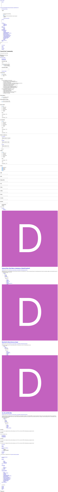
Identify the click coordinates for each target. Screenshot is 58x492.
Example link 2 (4, 436)
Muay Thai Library (4, 40)
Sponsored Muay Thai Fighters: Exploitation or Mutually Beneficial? (16, 268)
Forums (4, 23)
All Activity (3, 27)
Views (3, 144)
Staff (2, 26)
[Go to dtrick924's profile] (30, 266)
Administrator (4, 167)
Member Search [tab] (4, 59)
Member (4, 168)
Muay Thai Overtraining (6, 34)
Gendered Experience (6, 32)
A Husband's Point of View (6, 36)
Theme (3, 448)
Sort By (3, 208)
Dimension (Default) (6, 450)
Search (4, 468)
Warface (4, 38)
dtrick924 (3, 343)
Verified (4, 169)
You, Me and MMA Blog (7, 412)
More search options (2, 57)
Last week (4, 153)
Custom (4, 126)
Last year (4, 110)
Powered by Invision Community (15, 454)
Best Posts (4, 31)
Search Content (4, 204)
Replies (3, 140)
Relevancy (4, 209)
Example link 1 (4, 435)
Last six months (5, 109)
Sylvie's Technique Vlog (6, 478)
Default (4, 449)
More (4, 28)
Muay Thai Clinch (5, 33)
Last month (4, 108)
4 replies (4, 273)
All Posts (4, 473)
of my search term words (6, 101)
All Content (4, 74)
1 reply (4, 346)
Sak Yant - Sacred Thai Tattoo (7, 35)
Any (3, 106)
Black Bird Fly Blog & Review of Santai (10, 342)
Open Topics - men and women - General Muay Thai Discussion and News (18, 343)
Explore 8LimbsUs (4, 30)
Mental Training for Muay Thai (7, 475)
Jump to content (2, 0)
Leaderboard (5, 25)
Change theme (2, 491)
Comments (3, 136)
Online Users (5, 24)
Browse (3, 459)
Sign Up (3, 19)
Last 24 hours (4, 122)
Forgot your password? (6, 18)
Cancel (3, 205)
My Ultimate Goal (5, 480)
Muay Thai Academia (6, 37)
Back (4, 472)
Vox (3, 170)
